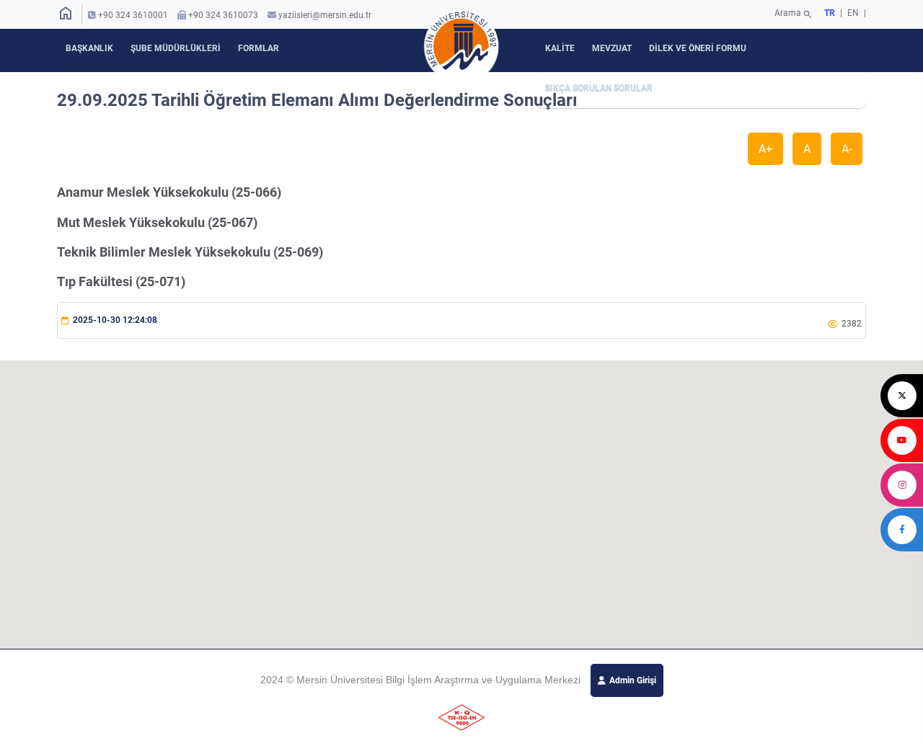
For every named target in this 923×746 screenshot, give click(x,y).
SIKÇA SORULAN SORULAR (599, 88)
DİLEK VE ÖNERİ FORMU (697, 48)
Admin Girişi (632, 680)
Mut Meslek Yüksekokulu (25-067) (157, 222)
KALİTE (560, 48)
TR (829, 13)
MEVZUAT (612, 48)
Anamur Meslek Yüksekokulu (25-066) (169, 192)
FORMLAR (258, 48)
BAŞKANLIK (89, 48)
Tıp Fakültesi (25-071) (121, 281)
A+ (765, 149)
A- (847, 149)
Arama (793, 14)
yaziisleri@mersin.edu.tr (324, 15)
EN (854, 13)
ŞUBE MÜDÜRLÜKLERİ (176, 48)
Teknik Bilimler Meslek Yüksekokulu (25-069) (190, 251)
